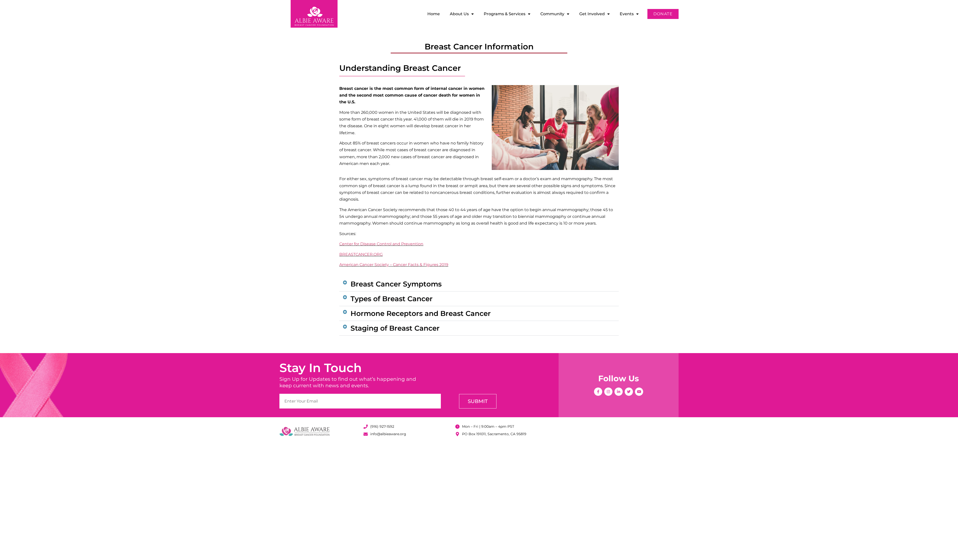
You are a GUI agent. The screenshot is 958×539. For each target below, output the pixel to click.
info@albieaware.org (388, 434)
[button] (479, 284)
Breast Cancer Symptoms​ (396, 284)
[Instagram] (608, 392)
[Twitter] (629, 392)
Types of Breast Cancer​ (392, 298)
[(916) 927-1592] (365, 426)
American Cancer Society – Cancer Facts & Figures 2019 (393, 264)
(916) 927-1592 (382, 426)
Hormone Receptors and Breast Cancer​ (421, 313)
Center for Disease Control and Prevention (381, 244)
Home (433, 13)
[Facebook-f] (598, 392)
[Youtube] (639, 392)
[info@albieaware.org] (365, 434)
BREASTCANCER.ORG (361, 254)
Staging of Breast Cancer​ (395, 328)
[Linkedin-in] (618, 392)
